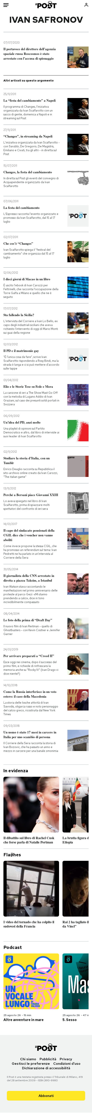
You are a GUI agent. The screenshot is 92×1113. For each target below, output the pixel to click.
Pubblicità (48, 1059)
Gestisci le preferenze (31, 1063)
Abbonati (46, 1095)
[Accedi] (86, 5)
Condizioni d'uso (66, 1063)
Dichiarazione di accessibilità (46, 1068)
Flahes (12, 855)
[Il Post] (46, 5)
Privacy (66, 1059)
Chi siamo (28, 1059)
